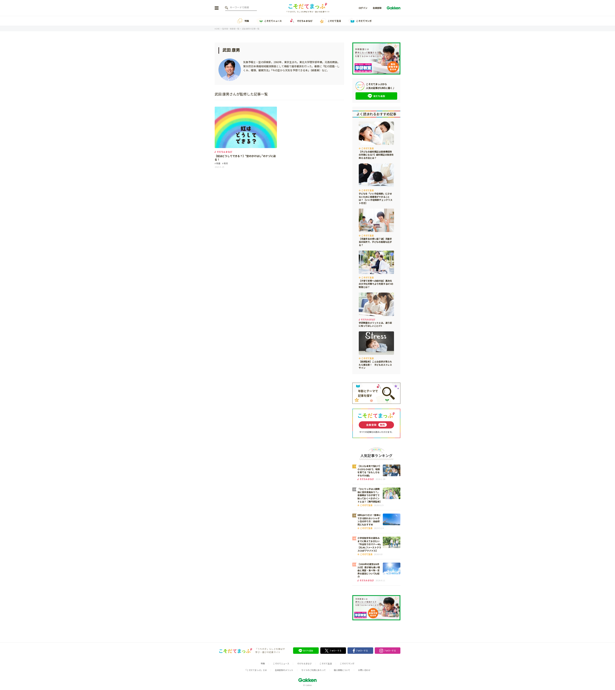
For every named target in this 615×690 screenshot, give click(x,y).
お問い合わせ (364, 670)
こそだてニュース (273, 20)
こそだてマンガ (364, 20)
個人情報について (342, 670)
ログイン (363, 7)
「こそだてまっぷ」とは (256, 670)
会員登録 (377, 7)
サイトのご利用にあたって (313, 670)
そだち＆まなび (304, 20)
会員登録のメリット (284, 670)
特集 (247, 20)
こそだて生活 (334, 20)
